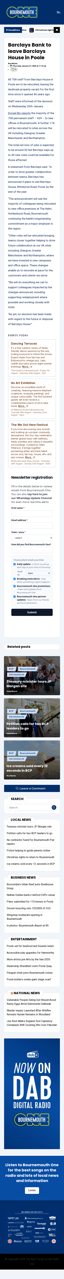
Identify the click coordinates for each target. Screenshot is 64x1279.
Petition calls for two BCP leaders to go (28, 726)
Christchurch (16, 675)
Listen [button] (32, 1190)
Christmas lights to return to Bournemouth (36, 30)
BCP (11, 669)
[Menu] (58, 12)
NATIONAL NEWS (27, 993)
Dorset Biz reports (19, 113)
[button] (54, 807)
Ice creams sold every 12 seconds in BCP (27, 768)
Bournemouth (28, 669)
